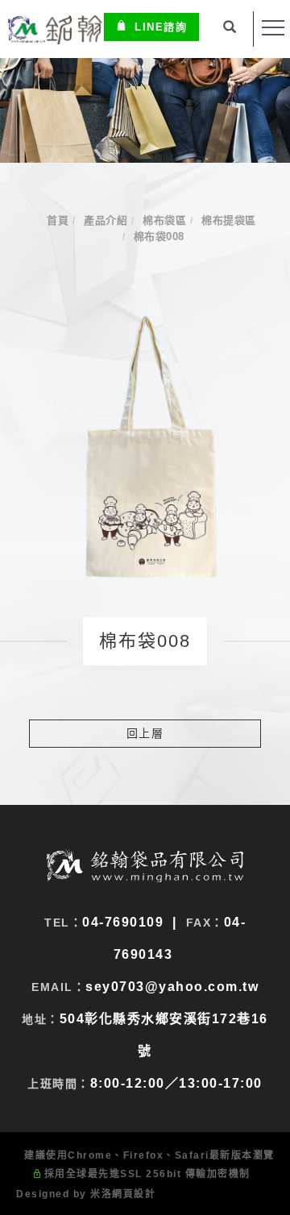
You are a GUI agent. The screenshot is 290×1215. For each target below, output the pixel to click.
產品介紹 (105, 220)
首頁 (57, 220)
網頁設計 (133, 1194)
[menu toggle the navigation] (273, 28)
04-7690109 (123, 922)
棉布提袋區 (228, 220)
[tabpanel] (145, 110)
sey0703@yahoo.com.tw (172, 986)
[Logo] (54, 28)
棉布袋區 (164, 220)
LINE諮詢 (161, 27)
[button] (230, 29)
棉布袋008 (159, 236)
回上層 (145, 733)
